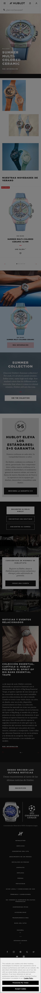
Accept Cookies (20, 989)
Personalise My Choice (21, 983)
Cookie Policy (28, 978)
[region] (20, 975)
